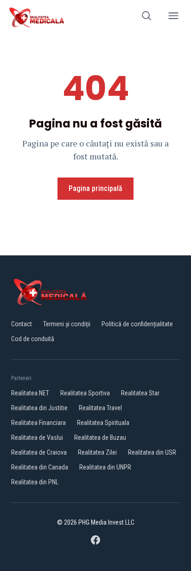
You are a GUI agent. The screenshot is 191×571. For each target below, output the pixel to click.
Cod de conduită (32, 339)
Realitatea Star (140, 393)
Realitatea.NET (30, 393)
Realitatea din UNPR (105, 467)
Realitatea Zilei (97, 452)
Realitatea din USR (152, 452)
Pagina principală (95, 188)
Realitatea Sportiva (85, 393)
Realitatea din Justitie (39, 408)
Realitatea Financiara (38, 422)
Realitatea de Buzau (100, 437)
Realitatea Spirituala (103, 422)
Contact (21, 324)
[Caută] (146, 17)
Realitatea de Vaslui (37, 437)
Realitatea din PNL (34, 482)
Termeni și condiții (66, 324)
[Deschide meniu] (173, 17)
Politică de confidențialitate (137, 324)
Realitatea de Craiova (39, 452)
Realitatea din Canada (39, 467)
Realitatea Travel (100, 408)
